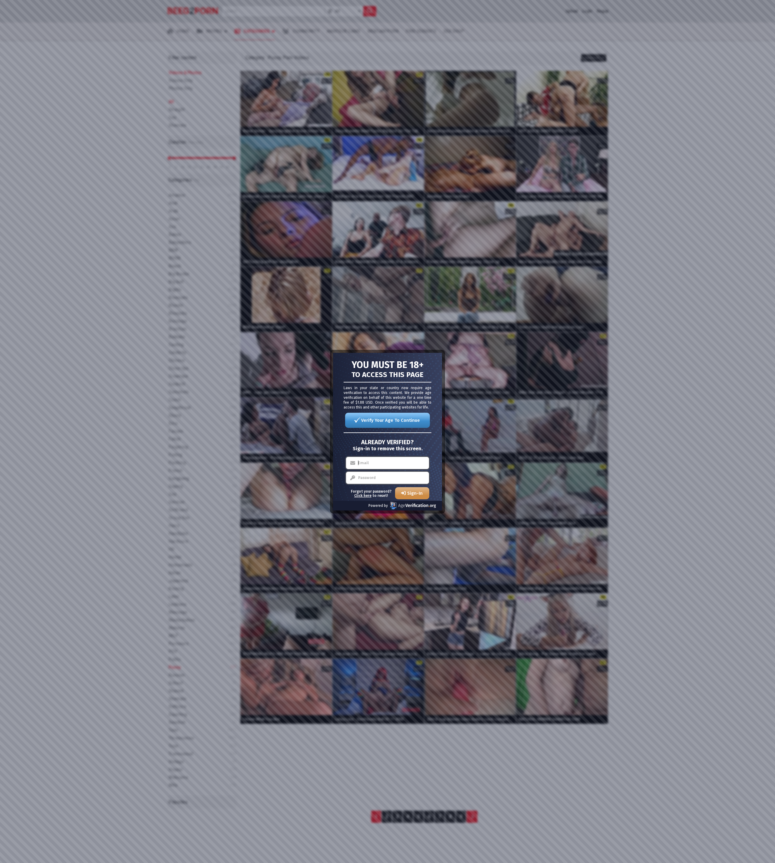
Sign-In (415, 493)
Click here (362, 496)
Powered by (378, 506)
